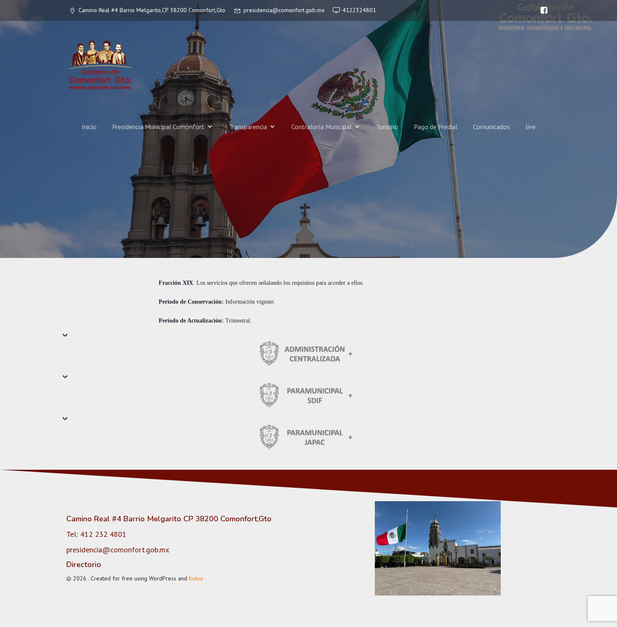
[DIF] (308, 394)
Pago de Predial (436, 126)
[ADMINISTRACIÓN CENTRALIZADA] (308, 353)
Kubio (196, 578)
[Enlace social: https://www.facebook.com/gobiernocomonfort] (542, 10)
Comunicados (491, 126)
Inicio (89, 126)
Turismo (387, 126)
